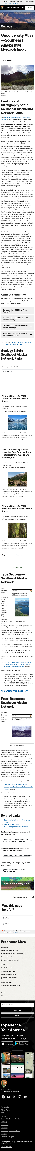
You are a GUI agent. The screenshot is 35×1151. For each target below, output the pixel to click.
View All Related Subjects (11, 960)
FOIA (2, 1113)
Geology (6, 26)
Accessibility (5, 1107)
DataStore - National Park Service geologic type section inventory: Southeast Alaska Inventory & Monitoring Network (18, 664)
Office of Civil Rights (7, 1137)
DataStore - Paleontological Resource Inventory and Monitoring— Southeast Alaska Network (18, 787)
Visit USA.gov (6, 1147)
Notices (3, 1116)
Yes (7, 918)
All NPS (17, 1015)
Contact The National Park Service (12, 1119)
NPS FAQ (4, 1122)
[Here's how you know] (17, 2)
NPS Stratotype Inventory (14, 690)
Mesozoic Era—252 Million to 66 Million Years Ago (15, 319)
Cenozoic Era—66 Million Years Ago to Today (15, 311)
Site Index (4, 996)
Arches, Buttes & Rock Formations (12, 953)
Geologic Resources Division (10, 985)
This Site (17, 1011)
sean (21, 555)
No (7, 924)
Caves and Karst (6, 957)
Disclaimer (4, 1128)
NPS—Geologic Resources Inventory (16, 826)
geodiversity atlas (13, 555)
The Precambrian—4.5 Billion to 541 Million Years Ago (15, 334)
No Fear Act (4, 1125)
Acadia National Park (7, 968)
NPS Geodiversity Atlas (11, 824)
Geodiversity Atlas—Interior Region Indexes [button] (14, 870)
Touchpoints (14, 932)
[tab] (17, 840)
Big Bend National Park (8, 974)
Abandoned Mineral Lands (9, 950)
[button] (17, 840)
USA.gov (4, 1134)
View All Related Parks (10, 977)
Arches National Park (8, 971)
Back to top (17, 567)
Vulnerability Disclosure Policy (10, 1131)
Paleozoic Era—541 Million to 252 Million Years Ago (15, 327)
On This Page (11, 60)
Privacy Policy (5, 1110)
